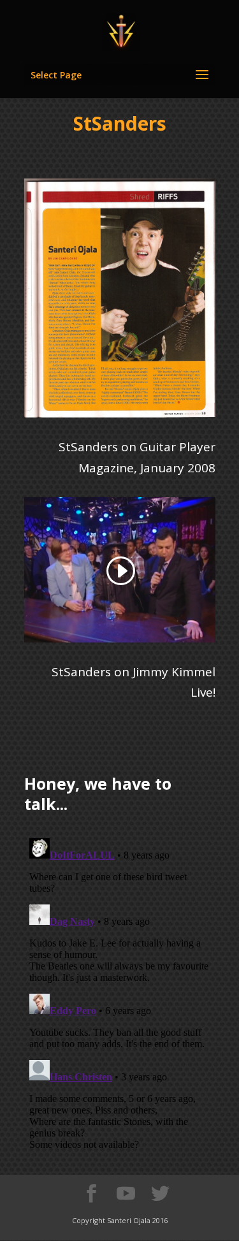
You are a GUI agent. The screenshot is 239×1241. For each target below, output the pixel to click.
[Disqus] (119, 992)
